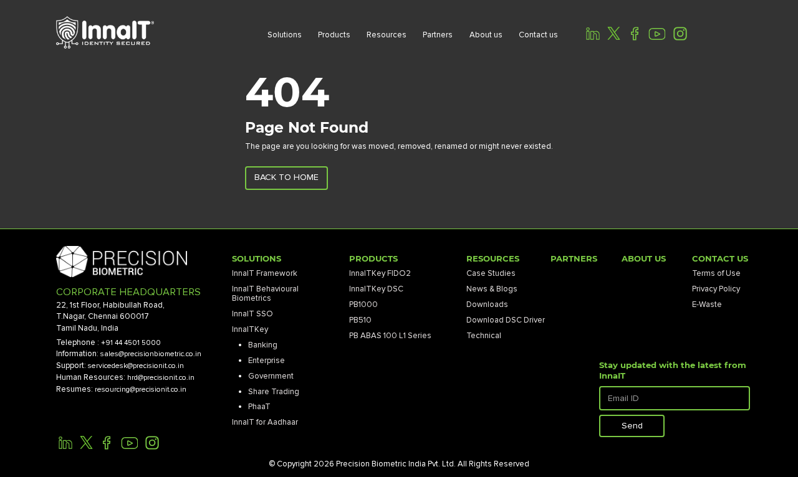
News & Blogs (491, 289)
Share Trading (273, 392)
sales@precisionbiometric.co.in (150, 354)
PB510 (360, 320)
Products (334, 35)
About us (485, 35)
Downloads (487, 304)
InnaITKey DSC (376, 289)
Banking (262, 345)
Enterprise (266, 361)
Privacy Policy (716, 289)
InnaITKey (250, 329)
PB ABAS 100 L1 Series (390, 336)
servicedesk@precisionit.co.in (136, 366)
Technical (483, 336)
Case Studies (491, 273)
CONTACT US (720, 258)
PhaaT (259, 407)
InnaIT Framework (264, 273)
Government (271, 376)
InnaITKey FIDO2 (380, 273)
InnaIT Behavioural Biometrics (265, 293)
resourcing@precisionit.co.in (140, 389)
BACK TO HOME (286, 177)
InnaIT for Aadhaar (265, 422)
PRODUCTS (373, 258)
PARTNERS (573, 258)
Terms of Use (716, 273)
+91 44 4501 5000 (131, 342)
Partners (438, 35)
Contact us (538, 35)
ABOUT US (644, 258)
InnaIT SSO (252, 314)
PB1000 (363, 304)
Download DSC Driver (505, 320)
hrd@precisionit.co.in (161, 377)
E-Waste (707, 304)
